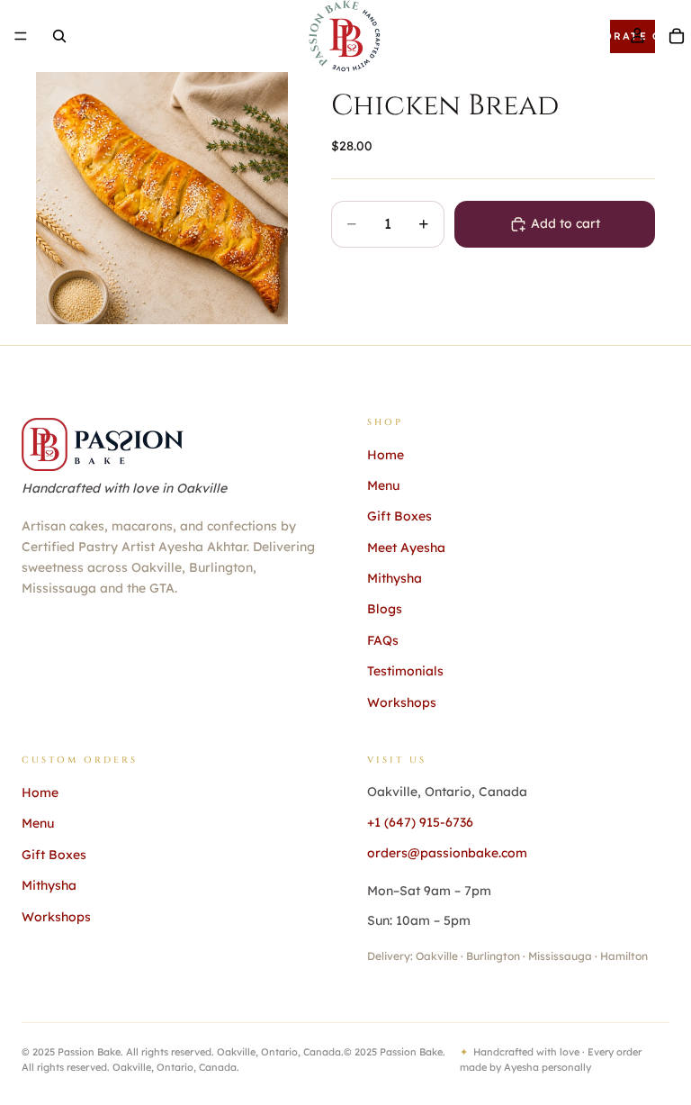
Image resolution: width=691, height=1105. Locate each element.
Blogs (384, 609)
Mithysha (394, 578)
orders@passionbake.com (447, 853)
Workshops (401, 702)
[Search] (59, 36)
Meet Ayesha (406, 547)
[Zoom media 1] (162, 198)
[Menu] (20, 36)
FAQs (383, 640)
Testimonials (405, 671)
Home (385, 455)
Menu (383, 485)
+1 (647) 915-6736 (420, 822)
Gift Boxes (399, 516)
